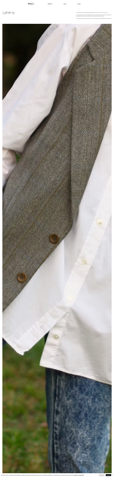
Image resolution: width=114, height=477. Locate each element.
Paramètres (102, 475)
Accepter (108, 475)
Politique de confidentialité (79, 475)
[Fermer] (112, 475)
